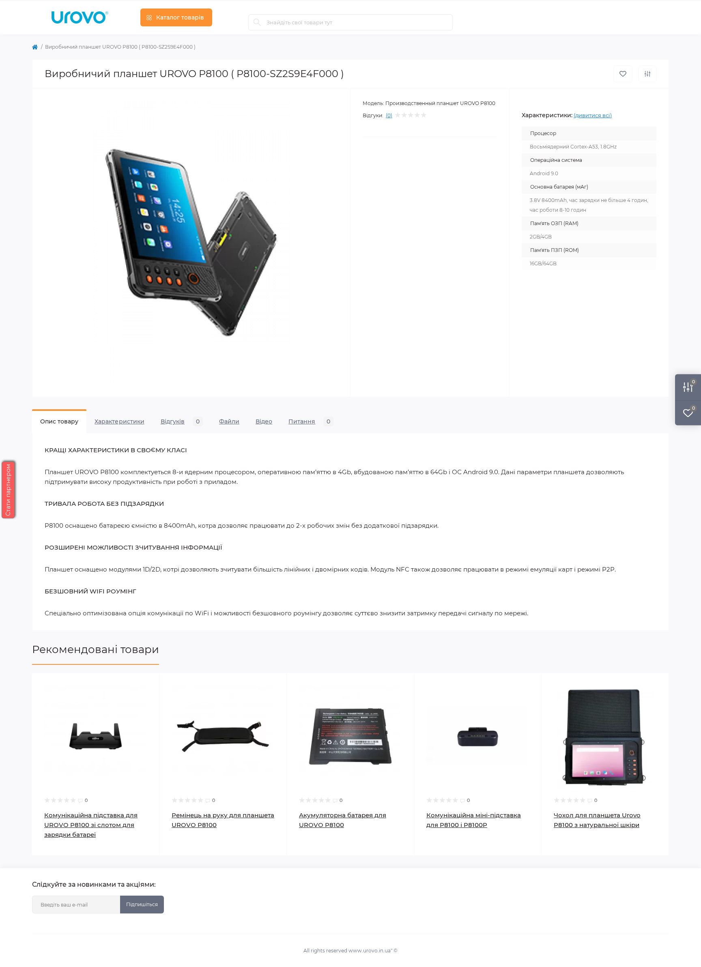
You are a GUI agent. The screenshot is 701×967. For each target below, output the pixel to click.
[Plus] (133, 868)
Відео (264, 421)
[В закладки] (622, 73)
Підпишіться (142, 904)
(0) (389, 115)
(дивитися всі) (593, 115)
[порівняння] (647, 73)
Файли (229, 421)
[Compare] (147, 700)
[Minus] (58, 868)
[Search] (257, 22)
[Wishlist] (147, 685)
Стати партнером (8, 490)
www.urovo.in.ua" (370, 951)
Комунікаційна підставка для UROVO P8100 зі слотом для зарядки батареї (91, 824)
